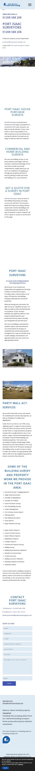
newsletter (7, 713)
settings (20, 764)
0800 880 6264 (9, 14)
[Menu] (28, 4)
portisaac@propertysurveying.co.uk (14, 42)
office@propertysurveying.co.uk (13, 703)
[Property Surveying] (12, 5)
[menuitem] (28, 4)
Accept (5, 768)
